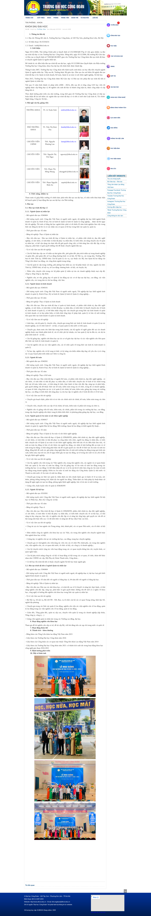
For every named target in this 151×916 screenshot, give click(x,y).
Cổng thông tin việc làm (115, 215)
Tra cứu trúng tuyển (113, 179)
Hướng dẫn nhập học (114, 207)
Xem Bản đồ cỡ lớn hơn (98, 912)
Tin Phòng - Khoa (41, 29)
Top (125, 891)
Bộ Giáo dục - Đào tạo (114, 181)
